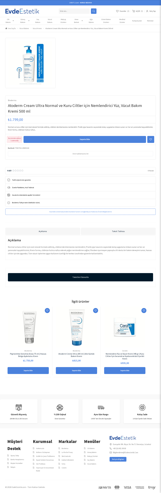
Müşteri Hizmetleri (17, 463)
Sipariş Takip (15, 456)
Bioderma (12, 100)
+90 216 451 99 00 (119, 448)
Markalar (150, 21)
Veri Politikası (40, 464)
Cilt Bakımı (8, 20)
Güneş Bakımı (22, 20)
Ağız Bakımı (91, 20)
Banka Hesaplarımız (17, 459)
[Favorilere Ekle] (150, 139)
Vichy (63, 464)
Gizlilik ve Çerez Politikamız (45, 456)
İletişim (13, 467)
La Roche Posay (67, 452)
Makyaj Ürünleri (63, 20)
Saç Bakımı (37, 20)
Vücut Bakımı (49, 20)
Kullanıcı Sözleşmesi (43, 452)
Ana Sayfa (12, 28)
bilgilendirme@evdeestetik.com (125, 452)
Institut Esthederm (68, 460)
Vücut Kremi (37, 28)
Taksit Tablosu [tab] (118, 231)
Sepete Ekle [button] (28, 370)
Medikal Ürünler (122, 20)
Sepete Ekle (85, 139)
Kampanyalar (137, 21)
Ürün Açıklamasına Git (80, 154)
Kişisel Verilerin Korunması (45, 460)
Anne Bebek (76, 20)
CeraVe (64, 468)
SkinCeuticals (66, 456)
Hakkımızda (40, 448)
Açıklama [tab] (43, 231)
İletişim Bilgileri (118, 459)
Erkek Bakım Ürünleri (106, 20)
